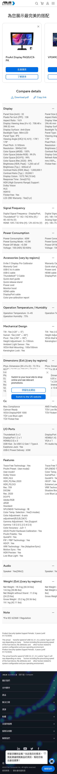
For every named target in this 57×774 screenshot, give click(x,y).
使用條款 (5, 771)
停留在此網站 (28, 390)
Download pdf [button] (22, 97)
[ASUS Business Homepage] (8, 3)
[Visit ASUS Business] (10, 675)
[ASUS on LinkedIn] (18, 748)
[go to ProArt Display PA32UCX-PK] (22, 41)
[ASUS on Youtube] (25, 748)
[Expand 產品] (54, 695)
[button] (36, 3)
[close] (47, 372)
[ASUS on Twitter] (32, 748)
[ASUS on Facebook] (38, 748)
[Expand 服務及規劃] (54, 731)
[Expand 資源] (54, 709)
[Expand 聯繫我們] (54, 738)
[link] (22, 76)
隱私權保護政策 (19, 771)
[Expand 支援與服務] (54, 724)
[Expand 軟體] (54, 716)
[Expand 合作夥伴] (54, 688)
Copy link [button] (41, 97)
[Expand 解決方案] (54, 702)
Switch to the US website (28, 396)
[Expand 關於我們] (54, 680)
